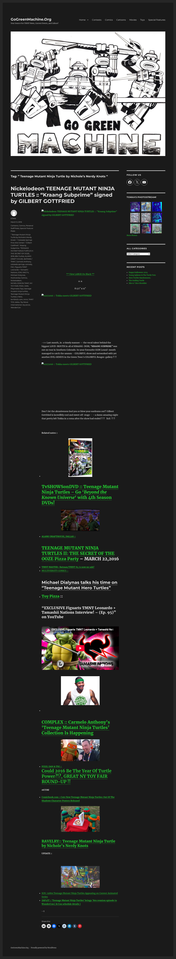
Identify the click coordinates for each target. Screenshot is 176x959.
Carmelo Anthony (23, 262)
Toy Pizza (50, 596)
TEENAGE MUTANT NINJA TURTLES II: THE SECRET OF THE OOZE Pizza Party (78, 553)
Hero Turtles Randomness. (140, 278)
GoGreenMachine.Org (31, 19)
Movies (133, 20)
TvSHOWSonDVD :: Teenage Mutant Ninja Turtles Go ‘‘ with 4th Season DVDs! (80, 495)
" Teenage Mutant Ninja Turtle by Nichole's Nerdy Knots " (21, 237)
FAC (12, 267)
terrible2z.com (17, 299)
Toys (142, 20)
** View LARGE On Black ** (80, 274)
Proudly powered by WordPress (43, 948)
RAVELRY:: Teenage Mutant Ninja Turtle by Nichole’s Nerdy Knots (78, 843)
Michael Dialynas (18, 275)
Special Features (156, 20)
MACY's (26, 272)
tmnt (26, 299)
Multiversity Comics (19, 278)
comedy (28, 264)
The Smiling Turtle (136, 280)
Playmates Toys (17, 289)
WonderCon (16, 307)
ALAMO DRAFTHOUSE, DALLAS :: (59, 536)
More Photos (132, 235)
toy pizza (26, 305)
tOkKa (13, 218)
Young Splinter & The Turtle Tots (142, 275)
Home (82, 20)
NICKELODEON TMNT (20, 283)
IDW (20, 272)
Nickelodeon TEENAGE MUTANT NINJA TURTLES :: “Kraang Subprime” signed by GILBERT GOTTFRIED (63, 194)
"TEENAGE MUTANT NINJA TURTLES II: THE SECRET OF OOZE (22, 251)
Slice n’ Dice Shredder (138, 283)
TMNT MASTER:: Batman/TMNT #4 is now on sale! (68, 567)
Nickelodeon (16, 280)
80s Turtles (19, 256)
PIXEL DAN (23, 286)
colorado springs (17, 264)
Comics (109, 20)
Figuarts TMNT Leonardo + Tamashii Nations (19, 269)
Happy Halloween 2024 (138, 272)
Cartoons (121, 20)
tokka (17, 302)
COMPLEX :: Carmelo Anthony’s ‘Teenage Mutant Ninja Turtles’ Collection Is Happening (76, 728)
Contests (96, 20)
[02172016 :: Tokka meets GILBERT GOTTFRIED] (80, 315)
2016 (12, 256)
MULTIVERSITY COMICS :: (55, 570)
